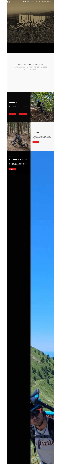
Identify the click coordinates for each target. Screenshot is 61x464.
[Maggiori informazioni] (55, 1)
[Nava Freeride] (7, 2)
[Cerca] (53, 1)
